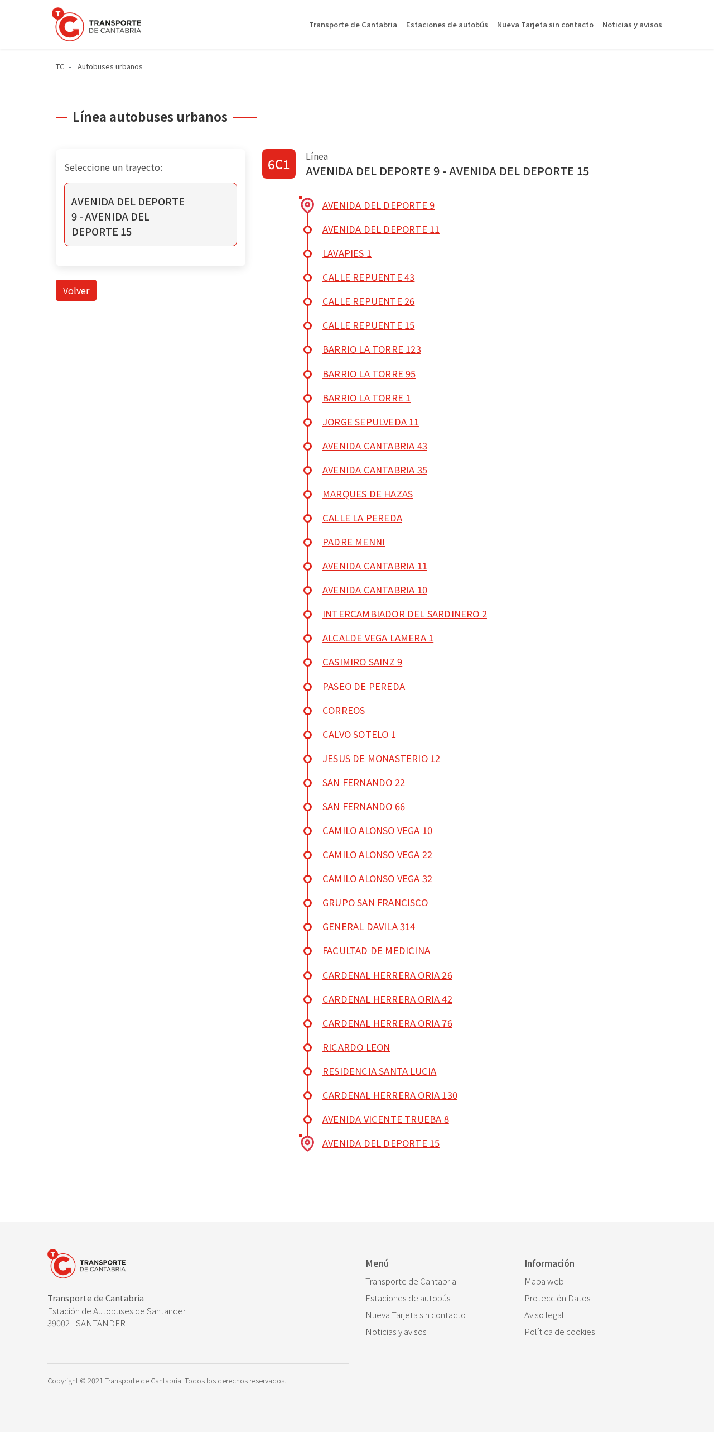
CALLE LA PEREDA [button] (362, 517)
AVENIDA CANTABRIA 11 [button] (374, 565)
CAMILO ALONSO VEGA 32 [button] (377, 878)
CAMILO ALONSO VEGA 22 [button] (377, 854)
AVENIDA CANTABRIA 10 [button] (374, 589)
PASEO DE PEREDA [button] (363, 686)
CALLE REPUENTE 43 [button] (368, 277)
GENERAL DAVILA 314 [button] (369, 926)
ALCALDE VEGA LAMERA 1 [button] (377, 637)
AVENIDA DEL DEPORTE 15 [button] (381, 1143)
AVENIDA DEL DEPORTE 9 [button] (378, 205)
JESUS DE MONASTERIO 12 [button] (381, 758)
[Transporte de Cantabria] (96, 24)
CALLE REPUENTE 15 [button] (368, 325)
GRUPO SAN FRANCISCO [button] (375, 902)
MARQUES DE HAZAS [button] (367, 493)
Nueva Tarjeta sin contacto (545, 24)
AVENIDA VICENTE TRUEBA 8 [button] (385, 1119)
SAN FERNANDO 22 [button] (363, 782)
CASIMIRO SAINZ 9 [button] (362, 661)
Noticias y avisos (632, 24)
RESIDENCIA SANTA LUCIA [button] (379, 1070)
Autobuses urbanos (110, 66)
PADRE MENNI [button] (353, 541)
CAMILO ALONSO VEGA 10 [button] (377, 830)
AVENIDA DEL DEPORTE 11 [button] (381, 229)
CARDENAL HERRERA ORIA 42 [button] (387, 998)
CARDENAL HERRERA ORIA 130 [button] (389, 1094)
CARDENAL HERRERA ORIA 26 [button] (387, 974)
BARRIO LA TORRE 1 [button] (366, 397)
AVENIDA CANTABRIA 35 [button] (374, 469)
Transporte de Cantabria (353, 24)
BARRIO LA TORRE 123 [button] (371, 349)
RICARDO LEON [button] (356, 1046)
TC (60, 66)
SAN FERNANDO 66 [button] (363, 806)
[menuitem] (436, 1281)
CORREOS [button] (343, 710)
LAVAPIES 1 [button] (347, 253)
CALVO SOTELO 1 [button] (359, 734)
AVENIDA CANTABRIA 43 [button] (374, 445)
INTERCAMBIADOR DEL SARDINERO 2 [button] (404, 613)
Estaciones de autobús (447, 24)
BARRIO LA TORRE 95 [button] (369, 373)
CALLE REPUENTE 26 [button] (368, 301)
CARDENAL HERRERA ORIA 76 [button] (387, 1022)
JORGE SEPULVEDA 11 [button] (370, 421)
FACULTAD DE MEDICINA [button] (376, 950)
